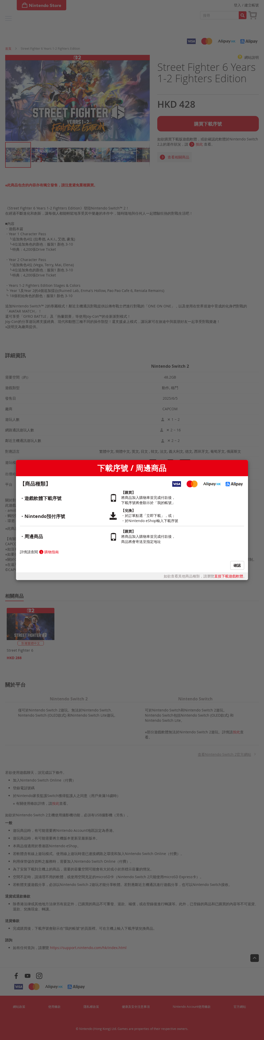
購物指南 (51, 551)
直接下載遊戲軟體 (228, 576)
